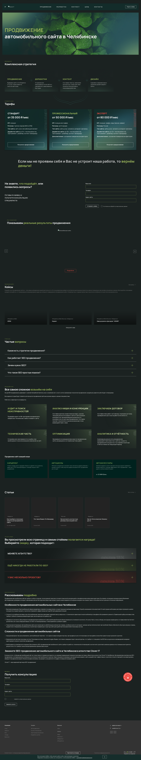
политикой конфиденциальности (84, 757)
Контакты (98, 7)
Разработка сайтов (35, 734)
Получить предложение (26, 145)
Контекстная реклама (36, 730)
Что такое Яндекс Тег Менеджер (44, 519)
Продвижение (45, 7)
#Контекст (60, 736)
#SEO (58, 734)
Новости (7, 730)
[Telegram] (115, 732)
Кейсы (59, 731)
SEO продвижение (35, 728)
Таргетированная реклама (37, 732)
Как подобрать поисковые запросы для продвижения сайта (15, 520)
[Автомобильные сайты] (70, 247)
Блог (6, 732)
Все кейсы (131, 285)
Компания (7, 725)
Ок (104, 757)
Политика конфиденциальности (102, 753)
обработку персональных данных (118, 206)
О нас (6, 728)
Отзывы (6, 734)
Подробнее (70, 270)
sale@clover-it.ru (116, 728)
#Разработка (60, 741)
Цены (87, 7)
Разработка (61, 7)
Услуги (33, 725)
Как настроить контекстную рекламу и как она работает (69, 520)
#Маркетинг (60, 738)
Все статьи (131, 492)
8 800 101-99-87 (134, 2)
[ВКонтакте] (111, 732)
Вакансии (7, 737)
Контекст (76, 7)
